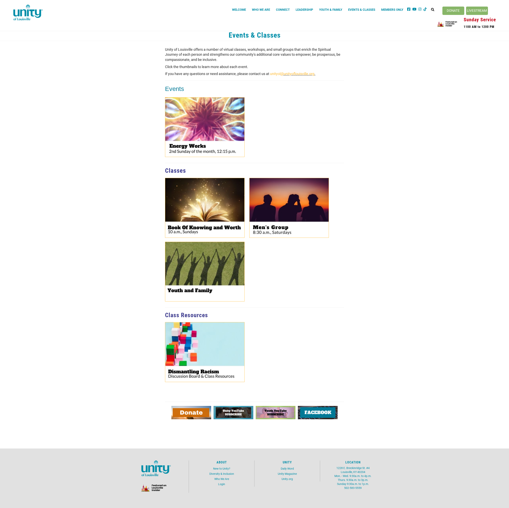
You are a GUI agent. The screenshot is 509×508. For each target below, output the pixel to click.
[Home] (28, 12)
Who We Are (261, 10)
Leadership (304, 10)
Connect (283, 10)
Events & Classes (361, 10)
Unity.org (287, 479)
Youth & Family (330, 10)
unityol (275, 73)
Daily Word (287, 468)
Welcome (239, 10)
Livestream (477, 10)
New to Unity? (221, 468)
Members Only (392, 10)
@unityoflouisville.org (297, 73)
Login (221, 484)
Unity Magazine (287, 474)
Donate (453, 10)
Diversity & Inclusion (221, 474)
